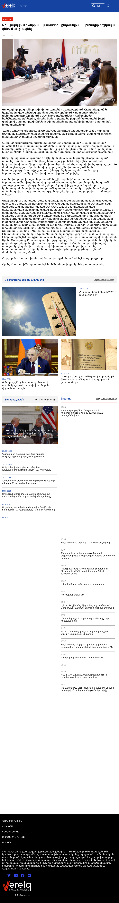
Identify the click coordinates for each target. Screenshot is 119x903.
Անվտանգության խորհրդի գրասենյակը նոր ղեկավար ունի (85, 619)
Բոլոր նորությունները (106, 399)
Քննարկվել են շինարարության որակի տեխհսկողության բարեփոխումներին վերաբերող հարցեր (88, 555)
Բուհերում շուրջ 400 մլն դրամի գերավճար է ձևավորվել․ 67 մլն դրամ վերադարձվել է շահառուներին (84, 571)
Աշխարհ (7, 842)
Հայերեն (7, 19)
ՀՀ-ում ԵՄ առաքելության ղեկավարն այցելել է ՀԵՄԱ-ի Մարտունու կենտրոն (86, 632)
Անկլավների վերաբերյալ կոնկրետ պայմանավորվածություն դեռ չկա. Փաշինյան (26, 468)
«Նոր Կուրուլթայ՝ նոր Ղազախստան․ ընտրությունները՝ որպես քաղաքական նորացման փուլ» (82, 413)
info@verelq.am (23, 895)
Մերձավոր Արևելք (13, 837)
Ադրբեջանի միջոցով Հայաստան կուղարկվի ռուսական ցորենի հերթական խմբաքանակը (26, 495)
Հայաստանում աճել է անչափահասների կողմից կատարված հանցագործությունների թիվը (87, 689)
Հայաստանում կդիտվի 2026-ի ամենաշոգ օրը (85, 542)
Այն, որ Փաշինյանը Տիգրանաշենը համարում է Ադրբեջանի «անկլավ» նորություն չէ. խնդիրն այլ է (87, 606)
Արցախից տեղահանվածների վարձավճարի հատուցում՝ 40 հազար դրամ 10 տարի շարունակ (28, 508)
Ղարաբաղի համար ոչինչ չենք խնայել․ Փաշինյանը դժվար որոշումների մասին (23, 455)
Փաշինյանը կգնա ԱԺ (72, 595)
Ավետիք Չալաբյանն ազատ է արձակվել (82, 584)
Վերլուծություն (12, 821)
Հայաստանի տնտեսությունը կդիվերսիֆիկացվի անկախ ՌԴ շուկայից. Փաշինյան (28, 482)
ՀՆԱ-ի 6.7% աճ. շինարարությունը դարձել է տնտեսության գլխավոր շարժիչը (84, 676)
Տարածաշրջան (10, 831)
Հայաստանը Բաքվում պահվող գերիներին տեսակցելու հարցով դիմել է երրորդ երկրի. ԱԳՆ (87, 645)
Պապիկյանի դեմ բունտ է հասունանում (82, 657)
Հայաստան (8, 826)
